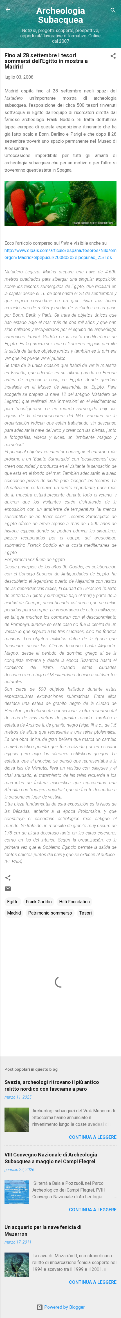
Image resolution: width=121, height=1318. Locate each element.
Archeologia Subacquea (60, 15)
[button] (113, 57)
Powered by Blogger (64, 1307)
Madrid (14, 913)
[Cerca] (113, 11)
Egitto (13, 901)
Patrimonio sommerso (50, 913)
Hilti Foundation (74, 901)
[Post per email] (8, 890)
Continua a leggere (92, 1137)
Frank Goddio (39, 901)
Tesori (85, 913)
